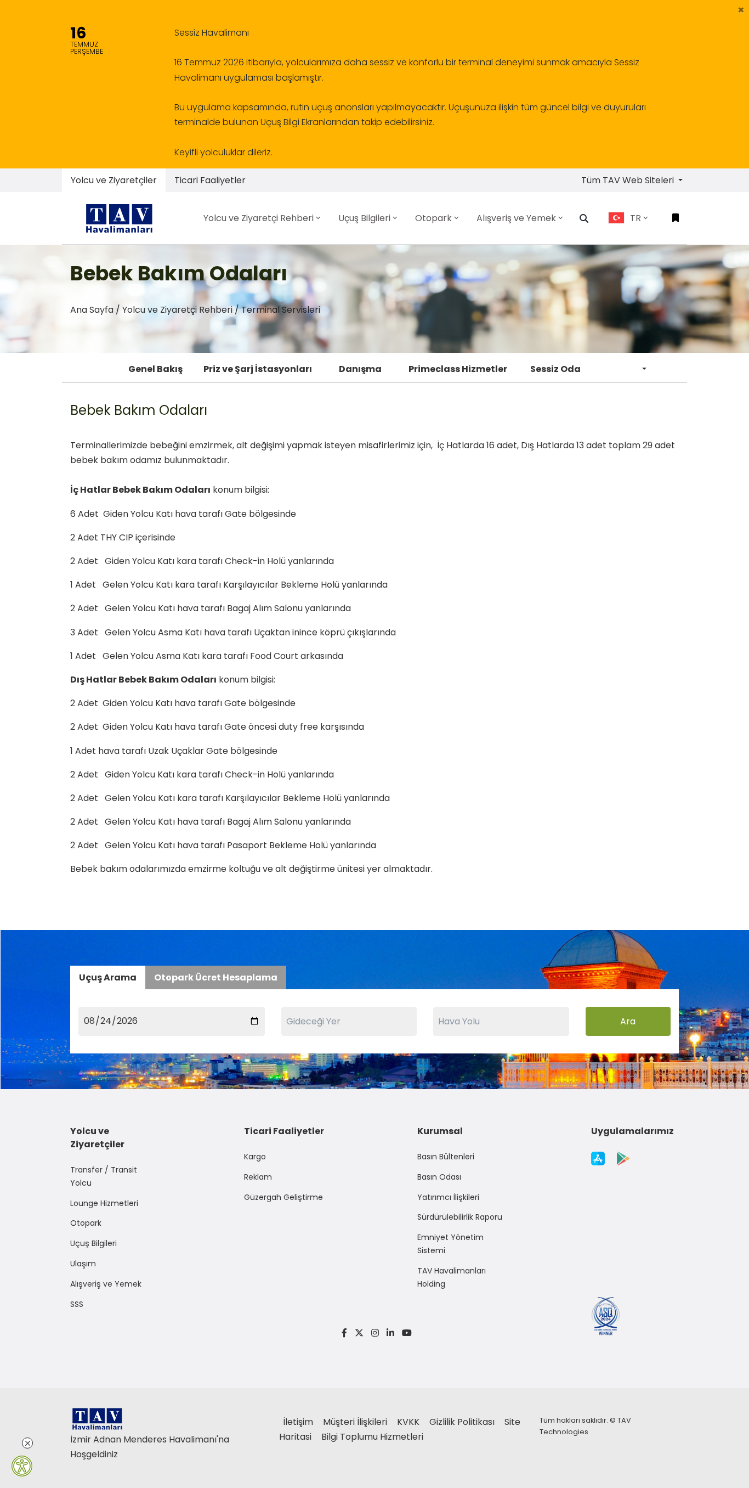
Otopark (85, 1223)
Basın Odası (439, 1176)
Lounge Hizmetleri (104, 1203)
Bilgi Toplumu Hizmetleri (372, 1436)
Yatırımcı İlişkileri (448, 1197)
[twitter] (359, 1333)
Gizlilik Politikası (463, 1422)
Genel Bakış (155, 369)
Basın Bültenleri (445, 1156)
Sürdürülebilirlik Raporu (459, 1216)
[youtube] (405, 1333)
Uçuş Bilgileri (93, 1243)
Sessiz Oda (555, 369)
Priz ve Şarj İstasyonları (257, 369)
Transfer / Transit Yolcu (103, 1176)
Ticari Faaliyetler (210, 180)
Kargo (255, 1156)
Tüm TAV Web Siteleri (628, 180)
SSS (76, 1304)
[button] (741, 10)
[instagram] (375, 1333)
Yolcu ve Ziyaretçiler (114, 180)
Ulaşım (83, 1263)
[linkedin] (390, 1333)
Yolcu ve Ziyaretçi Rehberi (177, 309)
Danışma (360, 369)
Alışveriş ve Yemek (105, 1283)
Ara (627, 1021)
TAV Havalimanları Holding (451, 1277)
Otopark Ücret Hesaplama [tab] (215, 977)
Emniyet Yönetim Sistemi (450, 1244)
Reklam (258, 1176)
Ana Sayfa (92, 309)
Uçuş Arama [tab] (108, 977)
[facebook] (344, 1333)
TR (635, 218)
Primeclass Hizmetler (457, 369)
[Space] (123, 218)
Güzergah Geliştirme (283, 1197)
